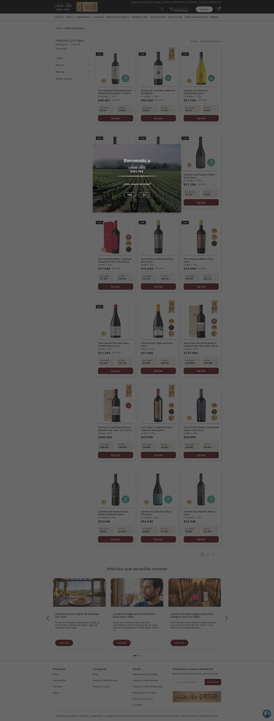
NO (130, 194)
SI (144, 194)
